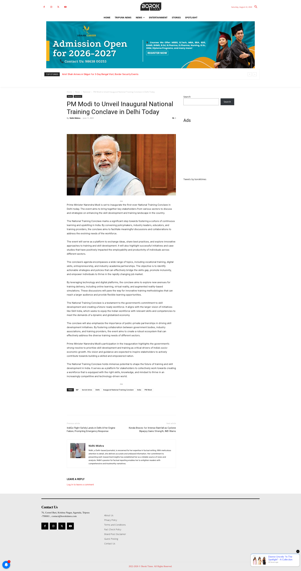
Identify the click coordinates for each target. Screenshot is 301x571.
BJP (77, 390)
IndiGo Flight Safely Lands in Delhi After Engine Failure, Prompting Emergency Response (91, 429)
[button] (256, 7)
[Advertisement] (208, 152)
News (77, 92)
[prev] (250, 74)
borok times (87, 390)
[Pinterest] (84, 125)
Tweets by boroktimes (194, 179)
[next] (255, 74)
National (86, 92)
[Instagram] (51, 7)
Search (187, 96)
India (139, 390)
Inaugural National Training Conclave (118, 390)
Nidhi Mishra (75, 118)
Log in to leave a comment (80, 484)
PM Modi (148, 390)
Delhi (97, 390)
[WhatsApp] (91, 125)
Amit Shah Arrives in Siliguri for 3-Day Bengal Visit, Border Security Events (100, 74)
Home (69, 92)
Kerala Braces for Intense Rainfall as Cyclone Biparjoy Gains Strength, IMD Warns (152, 429)
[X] (58, 7)
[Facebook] (44, 7)
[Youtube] (65, 7)
